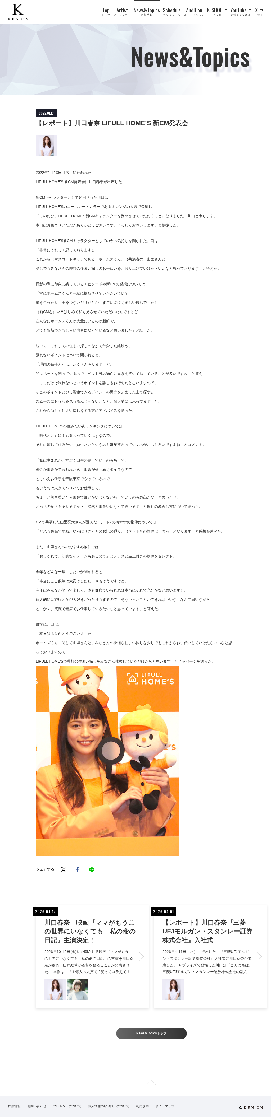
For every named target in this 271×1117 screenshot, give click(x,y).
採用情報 (14, 1106)
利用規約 (142, 1106)
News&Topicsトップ (151, 1033)
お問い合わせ (36, 1106)
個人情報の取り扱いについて (108, 1106)
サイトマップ (164, 1106)
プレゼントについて (67, 1106)
